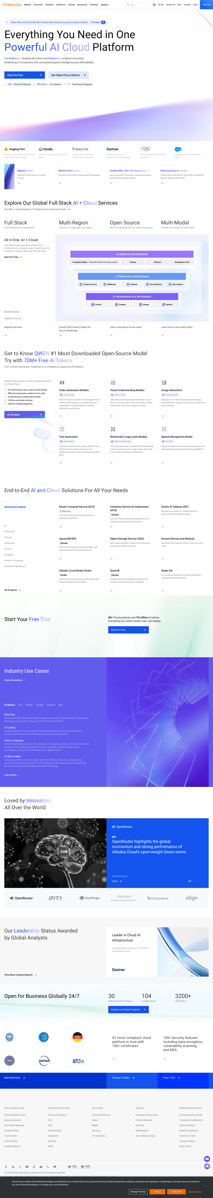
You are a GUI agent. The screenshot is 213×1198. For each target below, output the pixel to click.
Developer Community (147, 1115)
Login (195, 5)
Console (187, 5)
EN (162, 5)
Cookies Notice (194, 1191)
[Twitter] (20, 1167)
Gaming (96, 1130)
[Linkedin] (13, 1167)
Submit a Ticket (187, 1135)
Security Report (187, 1141)
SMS (50, 1146)
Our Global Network (14, 1125)
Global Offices (11, 1130)
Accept (157, 1191)
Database (53, 1135)
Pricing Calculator (57, 1115)
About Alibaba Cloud (14, 1115)
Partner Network (144, 1120)
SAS (50, 1125)
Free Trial (206, 5)
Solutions (61, 4)
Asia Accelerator (12, 1120)
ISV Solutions (99, 1135)
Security (52, 1141)
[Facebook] (6, 1167)
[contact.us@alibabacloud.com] (41, 1167)
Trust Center (10, 1135)
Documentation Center (190, 1115)
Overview (38, 4)
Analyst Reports (12, 1146)
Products (49, 4)
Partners (94, 4)
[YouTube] (27, 1167)
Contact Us (170, 5)
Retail (95, 1120)
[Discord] (55, 1167)
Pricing (71, 4)
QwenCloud (185, 1146)
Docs (179, 5)
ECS (50, 1120)
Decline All (176, 1191)
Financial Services (101, 1115)
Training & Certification (191, 1120)
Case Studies (11, 1141)
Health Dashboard (188, 1130)
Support (104, 4)
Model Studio (55, 1130)
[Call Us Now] (48, 1167)
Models (27, 4)
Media (95, 1125)
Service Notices (187, 1125)
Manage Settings (138, 1191)
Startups (140, 1125)
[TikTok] (34, 1167)
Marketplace (142, 1130)
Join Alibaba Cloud (145, 1135)
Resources (82, 4)
